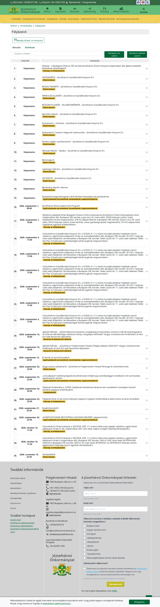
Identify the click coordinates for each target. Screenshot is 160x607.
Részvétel (74, 10)
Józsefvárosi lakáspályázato (21, 526)
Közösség (62, 19)
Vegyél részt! (15, 520)
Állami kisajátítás (121, 11)
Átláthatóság (90, 10)
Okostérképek (16, 483)
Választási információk (106, 19)
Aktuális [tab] (16, 47)
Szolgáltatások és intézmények (33, 19)
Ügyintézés (60, 10)
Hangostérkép (89, 2)
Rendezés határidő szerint (137, 54)
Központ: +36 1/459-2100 (53, 2)
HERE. (114, 591)
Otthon (47, 10)
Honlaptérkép (16, 498)
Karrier (13, 508)
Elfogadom (139, 602)
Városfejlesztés (52, 19)
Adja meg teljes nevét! (91, 499)
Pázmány (104, 11)
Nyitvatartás (74, 2)
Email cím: (88, 503)
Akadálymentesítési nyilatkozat (23, 493)
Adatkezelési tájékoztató (96, 563)
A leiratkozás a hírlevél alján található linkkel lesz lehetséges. (104, 579)
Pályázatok (40, 25)
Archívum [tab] (30, 47)
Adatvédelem (15, 488)
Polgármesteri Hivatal (89, 19)
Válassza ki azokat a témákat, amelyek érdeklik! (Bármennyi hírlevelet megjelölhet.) (112, 520)
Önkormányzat (73, 19)
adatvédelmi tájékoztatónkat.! (57, 603)
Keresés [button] (144, 10)
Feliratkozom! (115, 584)
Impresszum (15, 503)
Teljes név (88, 488)
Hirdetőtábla (16, 19)
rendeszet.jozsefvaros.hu (61, 534)
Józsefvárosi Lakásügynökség (22, 523)
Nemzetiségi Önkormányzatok (127, 19)
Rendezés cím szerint (114, 54)
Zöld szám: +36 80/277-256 (24, 2)
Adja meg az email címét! (92, 514)
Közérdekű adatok (17, 478)
